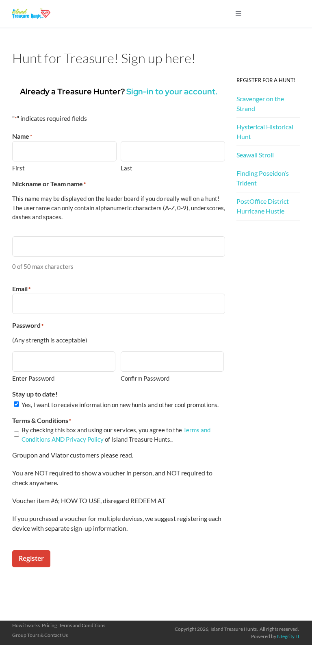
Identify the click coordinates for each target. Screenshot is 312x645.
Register (31, 558)
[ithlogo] (31, 11)
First (18, 168)
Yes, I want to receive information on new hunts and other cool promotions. (120, 404)
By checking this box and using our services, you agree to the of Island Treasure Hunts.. (116, 434)
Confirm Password (145, 378)
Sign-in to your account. (171, 91)
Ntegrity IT (288, 636)
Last (126, 168)
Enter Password (33, 378)
